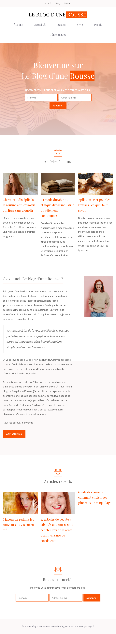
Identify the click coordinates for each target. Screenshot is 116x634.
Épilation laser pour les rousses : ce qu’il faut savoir (94, 205)
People (98, 24)
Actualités (40, 24)
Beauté (61, 24)
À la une (18, 24)
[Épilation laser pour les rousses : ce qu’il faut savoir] (95, 192)
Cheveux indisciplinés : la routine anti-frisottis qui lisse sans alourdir (19, 205)
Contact (68, 3)
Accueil (47, 3)
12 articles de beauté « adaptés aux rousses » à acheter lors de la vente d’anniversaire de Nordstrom (57, 530)
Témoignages (58, 34)
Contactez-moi (14, 433)
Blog (57, 3)
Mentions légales (60, 626)
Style (80, 24)
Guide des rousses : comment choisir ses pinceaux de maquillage (94, 497)
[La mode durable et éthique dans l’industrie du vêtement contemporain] (58, 192)
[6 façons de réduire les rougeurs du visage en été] (20, 512)
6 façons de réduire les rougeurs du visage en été (18, 524)
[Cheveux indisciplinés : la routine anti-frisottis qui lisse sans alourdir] (20, 192)
